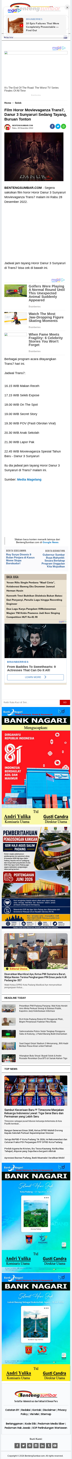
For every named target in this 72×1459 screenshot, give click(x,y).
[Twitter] (23, 1445)
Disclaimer (49, 1410)
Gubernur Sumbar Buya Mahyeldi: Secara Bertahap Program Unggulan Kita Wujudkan (53, 560)
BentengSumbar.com (35, 1456)
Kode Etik (30, 1423)
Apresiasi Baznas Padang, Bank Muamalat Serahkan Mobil (34, 1157)
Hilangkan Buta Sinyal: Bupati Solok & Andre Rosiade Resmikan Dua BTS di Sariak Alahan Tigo (43, 1057)
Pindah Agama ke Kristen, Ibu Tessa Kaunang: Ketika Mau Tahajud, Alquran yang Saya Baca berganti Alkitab (34, 1149)
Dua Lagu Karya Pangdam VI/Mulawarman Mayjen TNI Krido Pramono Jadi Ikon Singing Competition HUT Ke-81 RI (33, 613)
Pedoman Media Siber (51, 1423)
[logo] (36, 1397)
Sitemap (46, 1414)
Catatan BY (12, 1410)
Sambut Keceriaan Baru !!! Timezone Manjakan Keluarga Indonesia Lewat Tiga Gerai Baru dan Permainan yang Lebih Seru (34, 1113)
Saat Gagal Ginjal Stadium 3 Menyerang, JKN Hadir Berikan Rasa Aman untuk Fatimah (43, 1044)
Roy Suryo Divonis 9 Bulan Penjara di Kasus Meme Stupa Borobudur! (20, 559)
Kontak (37, 1410)
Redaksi (25, 1410)
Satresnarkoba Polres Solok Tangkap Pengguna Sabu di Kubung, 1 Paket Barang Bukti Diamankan (43, 1032)
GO (64, 702)
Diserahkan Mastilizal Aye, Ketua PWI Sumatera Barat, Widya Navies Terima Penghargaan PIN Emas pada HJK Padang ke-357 (35, 977)
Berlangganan (14, 1423)
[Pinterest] (29, 1445)
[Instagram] (36, 1445)
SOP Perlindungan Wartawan (49, 1428)
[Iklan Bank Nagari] (36, 1272)
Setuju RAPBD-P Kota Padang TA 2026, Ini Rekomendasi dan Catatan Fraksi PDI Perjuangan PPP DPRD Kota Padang (35, 1140)
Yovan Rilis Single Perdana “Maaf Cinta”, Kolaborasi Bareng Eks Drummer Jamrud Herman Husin (30, 586)
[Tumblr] (48, 1445)
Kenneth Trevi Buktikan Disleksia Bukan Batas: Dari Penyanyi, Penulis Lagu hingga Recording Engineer (34, 599)
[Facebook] (17, 1445)
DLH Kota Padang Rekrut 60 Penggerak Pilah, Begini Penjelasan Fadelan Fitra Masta (41, 1020)
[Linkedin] (42, 1445)
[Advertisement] (35, 230)
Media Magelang (29, 479)
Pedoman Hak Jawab (17, 1428)
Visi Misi (34, 1414)
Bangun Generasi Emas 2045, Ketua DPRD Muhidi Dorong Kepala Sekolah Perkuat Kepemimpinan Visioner (33, 1131)
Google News (51, 542)
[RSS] (54, 1445)
